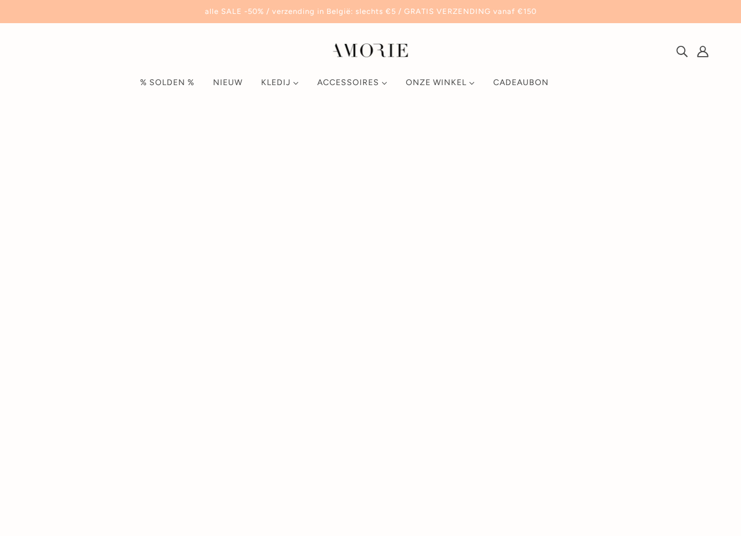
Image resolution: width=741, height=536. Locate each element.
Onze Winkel (518, 396)
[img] (682, 51)
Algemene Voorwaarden (542, 438)
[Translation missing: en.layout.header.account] (702, 51)
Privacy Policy (520, 452)
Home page (340, 259)
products (468, 259)
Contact (509, 410)
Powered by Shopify (78, 494)
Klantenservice (522, 424)
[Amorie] (370, 54)
